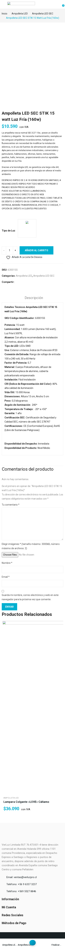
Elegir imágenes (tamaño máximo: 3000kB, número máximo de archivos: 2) (31, 546)
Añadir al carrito (36, 250)
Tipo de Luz (8, 230)
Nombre (7, 563)
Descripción (34, 298)
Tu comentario (10, 504)
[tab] (33, 298)
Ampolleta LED (24, 275)
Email (6, 576)
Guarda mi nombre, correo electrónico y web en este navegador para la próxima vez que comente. (30, 597)
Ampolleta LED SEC (43, 275)
